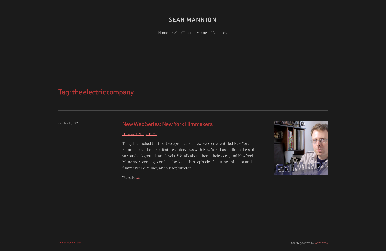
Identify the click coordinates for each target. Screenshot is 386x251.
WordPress (321, 243)
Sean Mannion (193, 19)
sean (138, 177)
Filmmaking (133, 134)
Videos (151, 134)
